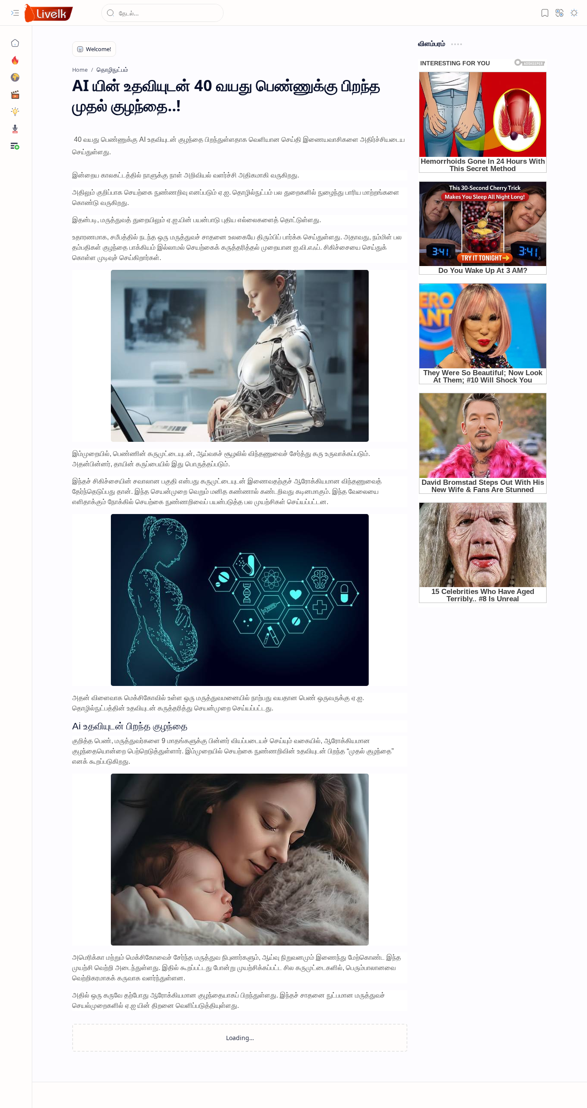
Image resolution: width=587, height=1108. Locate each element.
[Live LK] (49, 13)
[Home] (15, 43)
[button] (15, 12)
